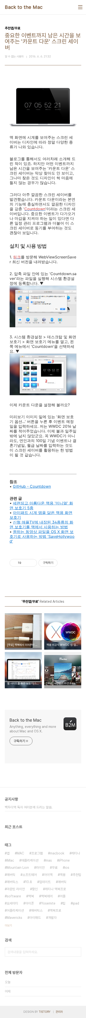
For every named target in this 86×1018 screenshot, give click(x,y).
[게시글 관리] (32, 562)
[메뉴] (80, 7)
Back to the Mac (24, 7)
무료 (55, 867)
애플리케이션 (29, 860)
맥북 (31, 896)
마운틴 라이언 (16, 889)
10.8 (28, 882)
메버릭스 (12, 882)
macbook (57, 853)
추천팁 (77, 875)
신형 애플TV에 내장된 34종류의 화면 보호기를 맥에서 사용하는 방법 (41, 524)
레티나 (75, 853)
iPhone (64, 860)
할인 (35, 889)
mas (49, 860)
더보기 (8, 925)
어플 (62, 896)
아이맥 (48, 875)
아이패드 (35, 918)
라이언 (40, 867)
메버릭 (11, 875)
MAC (20, 853)
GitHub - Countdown (32, 486)
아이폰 (29, 903)
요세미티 (12, 903)
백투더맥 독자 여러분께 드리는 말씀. (29, 807)
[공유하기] (26, 562)
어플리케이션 (15, 910)
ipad (76, 903)
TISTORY (44, 1011)
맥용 (62, 875)
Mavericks (14, 918)
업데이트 (45, 882)
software (14, 896)
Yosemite (48, 903)
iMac (10, 860)
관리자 (59, 1011)
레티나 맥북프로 (55, 889)
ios (67, 867)
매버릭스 (37, 910)
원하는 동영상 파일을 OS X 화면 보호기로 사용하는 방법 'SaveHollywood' (42, 536)
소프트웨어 (29, 875)
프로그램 (37, 853)
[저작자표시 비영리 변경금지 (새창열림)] (64, 563)
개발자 (52, 918)
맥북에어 (47, 896)
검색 (76, 951)
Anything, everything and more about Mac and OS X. (33, 729)
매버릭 (62, 882)
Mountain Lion (18, 867)
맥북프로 (55, 910)
